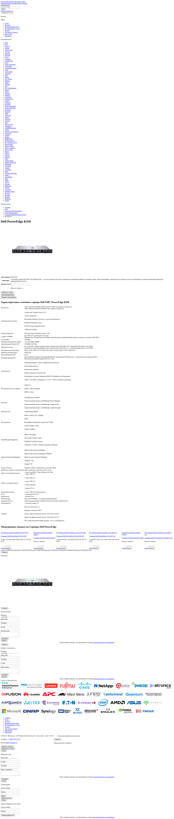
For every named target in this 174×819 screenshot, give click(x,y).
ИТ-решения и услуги (12, 29)
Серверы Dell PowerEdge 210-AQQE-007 (70, 536)
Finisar (7, 200)
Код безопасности (11, 142)
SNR (6, 113)
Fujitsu (7, 48)
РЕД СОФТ (9, 150)
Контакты (8, 36)
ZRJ (6, 122)
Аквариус (8, 126)
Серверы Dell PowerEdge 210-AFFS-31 (102, 536)
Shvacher (8, 110)
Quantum (8, 166)
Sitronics (7, 112)
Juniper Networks (10, 162)
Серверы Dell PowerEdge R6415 (44, 538)
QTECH (7, 103)
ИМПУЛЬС (9, 139)
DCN (6, 63)
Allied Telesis (9, 161)
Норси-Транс (9, 146)
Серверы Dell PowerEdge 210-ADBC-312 (158, 538)
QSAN (7, 101)
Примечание (5, 631)
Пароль (3, 792)
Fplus (6, 70)
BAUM (7, 55)
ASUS (7, 182)
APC (6, 159)
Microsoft (8, 186)
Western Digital (10, 191)
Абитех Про (9, 124)
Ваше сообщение (6, 769)
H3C (6, 75)
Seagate (7, 184)
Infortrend (8, 164)
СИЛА (7, 155)
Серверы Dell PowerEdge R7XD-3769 (13, 536)
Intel (6, 179)
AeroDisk (8, 170)
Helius (7, 77)
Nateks (7, 168)
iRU (6, 86)
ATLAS (7, 52)
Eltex (6, 171)
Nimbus (7, 95)
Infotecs (7, 81)
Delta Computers (10, 64)
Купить (8, 548)
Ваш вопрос (5, 667)
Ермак (7, 137)
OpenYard (8, 97)
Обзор (3, 548)
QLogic (7, 193)
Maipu (7, 90)
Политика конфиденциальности (69, 736)
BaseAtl (7, 54)
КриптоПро (9, 144)
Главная (7, 718)
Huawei (7, 157)
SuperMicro (8, 177)
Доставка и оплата (11, 32)
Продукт (4, 615)
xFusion (7, 121)
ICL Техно (8, 79)
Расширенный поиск (12, 27)
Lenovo (7, 46)
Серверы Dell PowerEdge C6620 (133, 538)
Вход (17, 3)
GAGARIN (8, 72)
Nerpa (7, 92)
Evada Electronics (10, 68)
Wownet (7, 119)
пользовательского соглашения (103, 642)
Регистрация (23, 3)
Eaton (7, 175)
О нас (7, 23)
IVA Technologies (10, 88)
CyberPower (9, 61)
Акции (7, 30)
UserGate (8, 115)
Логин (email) (5, 788)
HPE (6, 43)
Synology (8, 190)
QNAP (7, 188)
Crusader (8, 59)
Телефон (4, 623)
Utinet (7, 117)
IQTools (7, 84)
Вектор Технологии (11, 132)
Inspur (7, 83)
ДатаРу (7, 135)
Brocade (7, 195)
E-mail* (3, 762)
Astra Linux (8, 50)
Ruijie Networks (10, 108)
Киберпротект (10, 141)
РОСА (7, 153)
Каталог (7, 25)
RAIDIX (8, 104)
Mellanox (8, 199)
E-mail (3, 627)
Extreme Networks (11, 173)
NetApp (7, 93)
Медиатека (8, 34)
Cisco (6, 57)
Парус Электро (10, 148)
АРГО (7, 130)
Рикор (7, 151)
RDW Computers (10, 106)
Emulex (7, 197)
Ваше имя (4, 619)
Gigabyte (8, 73)
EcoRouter (8, 66)
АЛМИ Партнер (10, 128)
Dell (6, 44)
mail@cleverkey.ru (7, 11)
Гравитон (8, 133)
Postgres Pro (9, 99)
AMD (7, 181)
